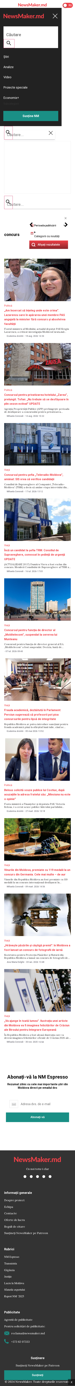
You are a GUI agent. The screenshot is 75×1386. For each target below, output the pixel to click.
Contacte (10, 1213)
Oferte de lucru (14, 1220)
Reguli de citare (14, 1226)
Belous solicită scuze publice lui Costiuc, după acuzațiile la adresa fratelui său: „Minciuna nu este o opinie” (37, 794)
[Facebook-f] (25, 1176)
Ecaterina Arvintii (15, 336)
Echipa (8, 1207)
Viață (7, 469)
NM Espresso (11, 1256)
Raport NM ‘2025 (14, 1296)
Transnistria (10, 1263)
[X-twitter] (31, 1176)
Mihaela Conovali (15, 416)
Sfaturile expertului (14, 1289)
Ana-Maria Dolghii (15, 962)
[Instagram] (37, 1176)
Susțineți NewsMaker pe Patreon (26, 1233)
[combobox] (37, 204)
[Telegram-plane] (50, 1176)
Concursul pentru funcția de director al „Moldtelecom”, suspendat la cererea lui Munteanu (30, 634)
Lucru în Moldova (14, 1283)
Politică (8, 305)
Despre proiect (14, 1200)
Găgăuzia (9, 1270)
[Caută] (8, 202)
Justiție (8, 1276)
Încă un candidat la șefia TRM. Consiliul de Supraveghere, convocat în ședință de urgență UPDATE (34, 555)
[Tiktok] (43, 1176)
